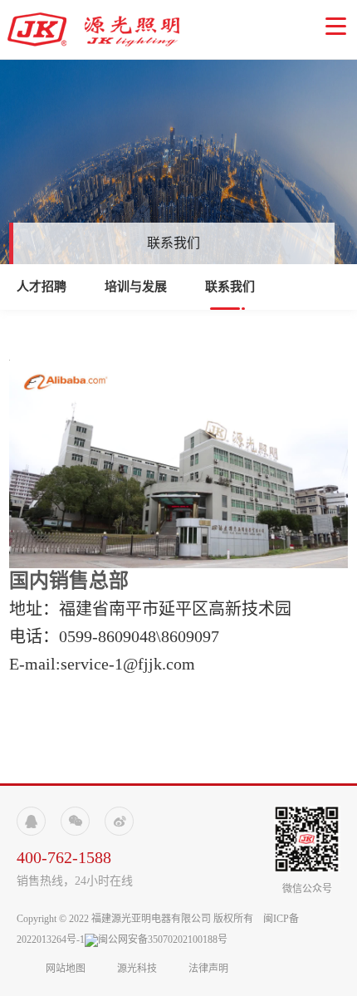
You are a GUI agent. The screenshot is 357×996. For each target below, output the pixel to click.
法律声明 (208, 968)
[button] (335, 26)
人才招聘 (41, 286)
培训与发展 (136, 286)
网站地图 (67, 968)
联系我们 (230, 286)
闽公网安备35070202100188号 (162, 939)
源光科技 (137, 968)
